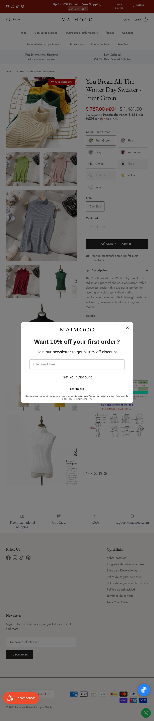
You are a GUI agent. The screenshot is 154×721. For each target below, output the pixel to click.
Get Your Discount (77, 377)
